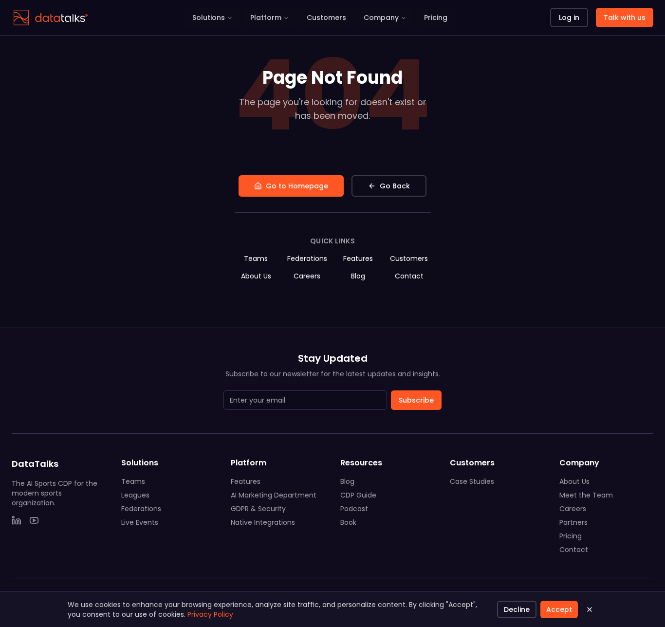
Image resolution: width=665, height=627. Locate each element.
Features (358, 258)
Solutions (208, 17)
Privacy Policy (210, 614)
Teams (256, 258)
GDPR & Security (258, 509)
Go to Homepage (297, 186)
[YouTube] (34, 520)
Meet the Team (586, 495)
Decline (517, 609)
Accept (559, 609)
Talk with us (625, 17)
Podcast (354, 509)
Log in (569, 17)
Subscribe (416, 400)
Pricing (435, 17)
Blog (358, 276)
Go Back (395, 186)
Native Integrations (263, 522)
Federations (307, 258)
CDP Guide (358, 495)
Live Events (139, 522)
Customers (326, 17)
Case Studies (472, 481)
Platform (265, 17)
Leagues (135, 495)
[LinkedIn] (16, 520)
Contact (409, 276)
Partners (573, 522)
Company (381, 17)
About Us (256, 276)
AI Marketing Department (273, 495)
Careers (307, 276)
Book (348, 522)
